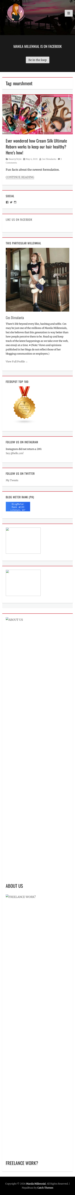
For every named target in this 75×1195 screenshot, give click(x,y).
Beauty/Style (15, 159)
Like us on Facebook (19, 219)
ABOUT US (14, 885)
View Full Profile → (17, 361)
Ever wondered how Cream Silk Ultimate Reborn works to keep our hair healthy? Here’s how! (36, 146)
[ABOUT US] (37, 748)
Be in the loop (37, 60)
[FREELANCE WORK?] (37, 1025)
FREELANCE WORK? (22, 1163)
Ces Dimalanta (49, 159)
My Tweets (12, 480)
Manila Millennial (36, 1183)
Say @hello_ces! (15, 453)
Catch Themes (45, 1187)
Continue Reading (20, 177)
